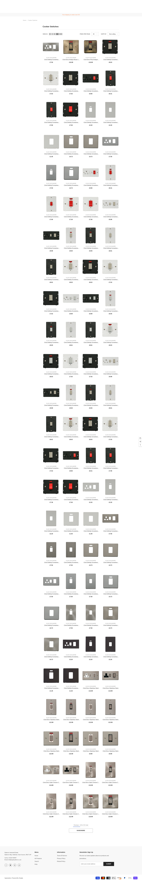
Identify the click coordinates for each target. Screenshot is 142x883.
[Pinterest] (14, 865)
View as (45, 34)
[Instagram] (10, 865)
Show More (81, 830)
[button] (50, 34)
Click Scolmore (51, 57)
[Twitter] (19, 865)
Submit (108, 864)
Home (24, 20)
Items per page (85, 34)
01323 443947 (12, 857)
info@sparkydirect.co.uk (14, 859)
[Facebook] (6, 865)
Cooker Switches (32, 20)
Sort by (103, 34)
